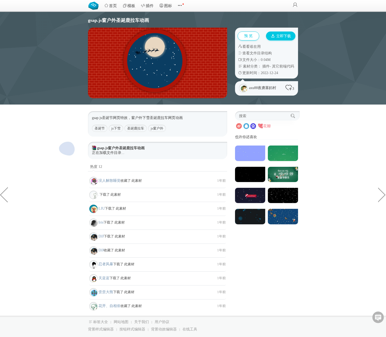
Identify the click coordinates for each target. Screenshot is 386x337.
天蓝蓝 (103, 278)
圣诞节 (100, 128)
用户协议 (162, 322)
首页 (113, 6)
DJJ (101, 236)
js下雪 (116, 128)
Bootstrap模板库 (94, 5)
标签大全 (100, 322)
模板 (131, 6)
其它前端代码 (283, 66)
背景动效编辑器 (164, 329)
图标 (168, 6)
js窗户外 (157, 128)
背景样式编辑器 (101, 329)
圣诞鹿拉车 (135, 128)
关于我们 (141, 322)
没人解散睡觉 (109, 181)
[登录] (295, 5)
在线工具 (189, 329)
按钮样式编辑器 (132, 329)
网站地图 (121, 322)
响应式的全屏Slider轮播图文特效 (382, 194)
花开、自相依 (109, 306)
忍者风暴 (105, 264)
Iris (100, 222)
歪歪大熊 (105, 292)
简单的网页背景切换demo (4, 194)
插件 (150, 6)
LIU (101, 208)
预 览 (248, 36)
